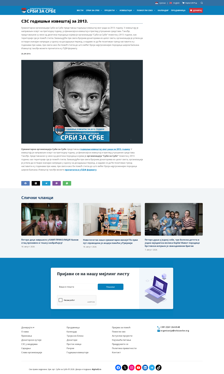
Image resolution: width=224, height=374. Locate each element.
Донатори (72, 340)
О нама (25, 331)
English (176, 3)
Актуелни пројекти (122, 335)
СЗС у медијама (29, 344)
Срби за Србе (92, 10)
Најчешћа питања (121, 340)
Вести (80, 10)
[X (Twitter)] (36, 183)
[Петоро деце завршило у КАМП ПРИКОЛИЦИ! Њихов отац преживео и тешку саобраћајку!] (50, 219)
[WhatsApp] (67, 183)
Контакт (116, 352)
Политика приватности (124, 348)
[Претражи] (202, 3)
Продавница (178, 10)
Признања (26, 335)
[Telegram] (46, 183)
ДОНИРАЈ (197, 10)
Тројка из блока (75, 335)
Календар (163, 10)
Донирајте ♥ (27, 327)
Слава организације (31, 352)
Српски (162, 3)
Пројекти (109, 10)
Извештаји (126, 10)
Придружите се (120, 344)
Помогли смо (145, 10)
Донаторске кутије (31, 340)
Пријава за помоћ (121, 327)
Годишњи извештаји (77, 352)
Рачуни (70, 348)
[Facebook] (25, 183)
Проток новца (74, 344)
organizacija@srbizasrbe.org (174, 330)
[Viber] (56, 183)
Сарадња (26, 348)
